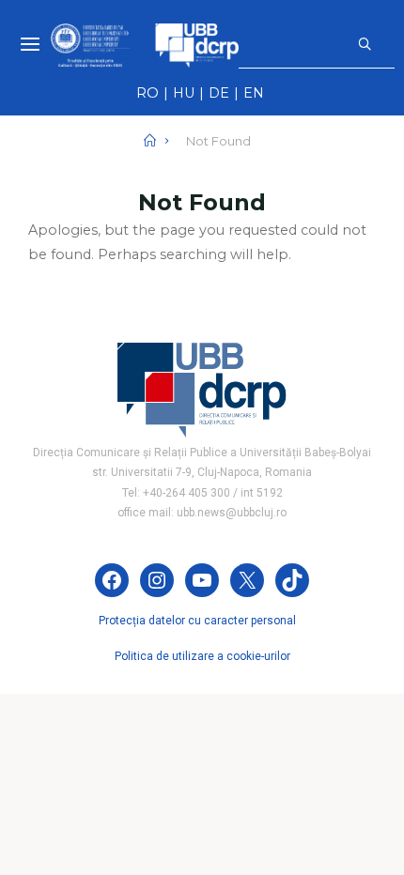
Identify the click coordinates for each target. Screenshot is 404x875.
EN (253, 92)
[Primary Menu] (30, 44)
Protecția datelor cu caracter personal (197, 620)
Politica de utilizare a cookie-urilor (202, 656)
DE (219, 92)
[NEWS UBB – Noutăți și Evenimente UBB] (145, 44)
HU (183, 92)
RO (147, 92)
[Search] (363, 44)
